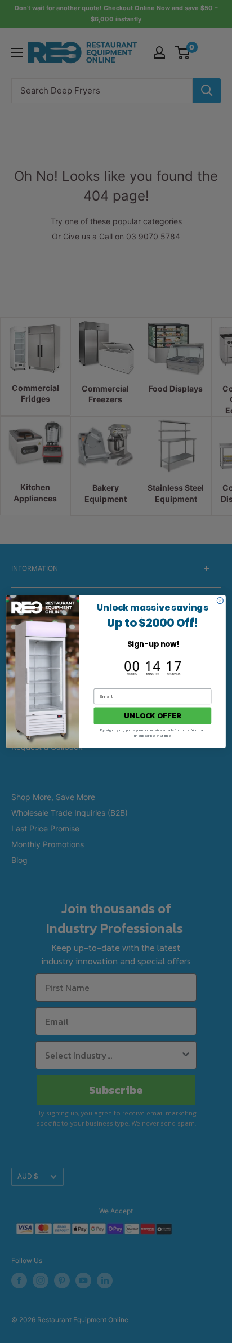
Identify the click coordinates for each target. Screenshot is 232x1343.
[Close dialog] (220, 601)
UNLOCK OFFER (152, 715)
